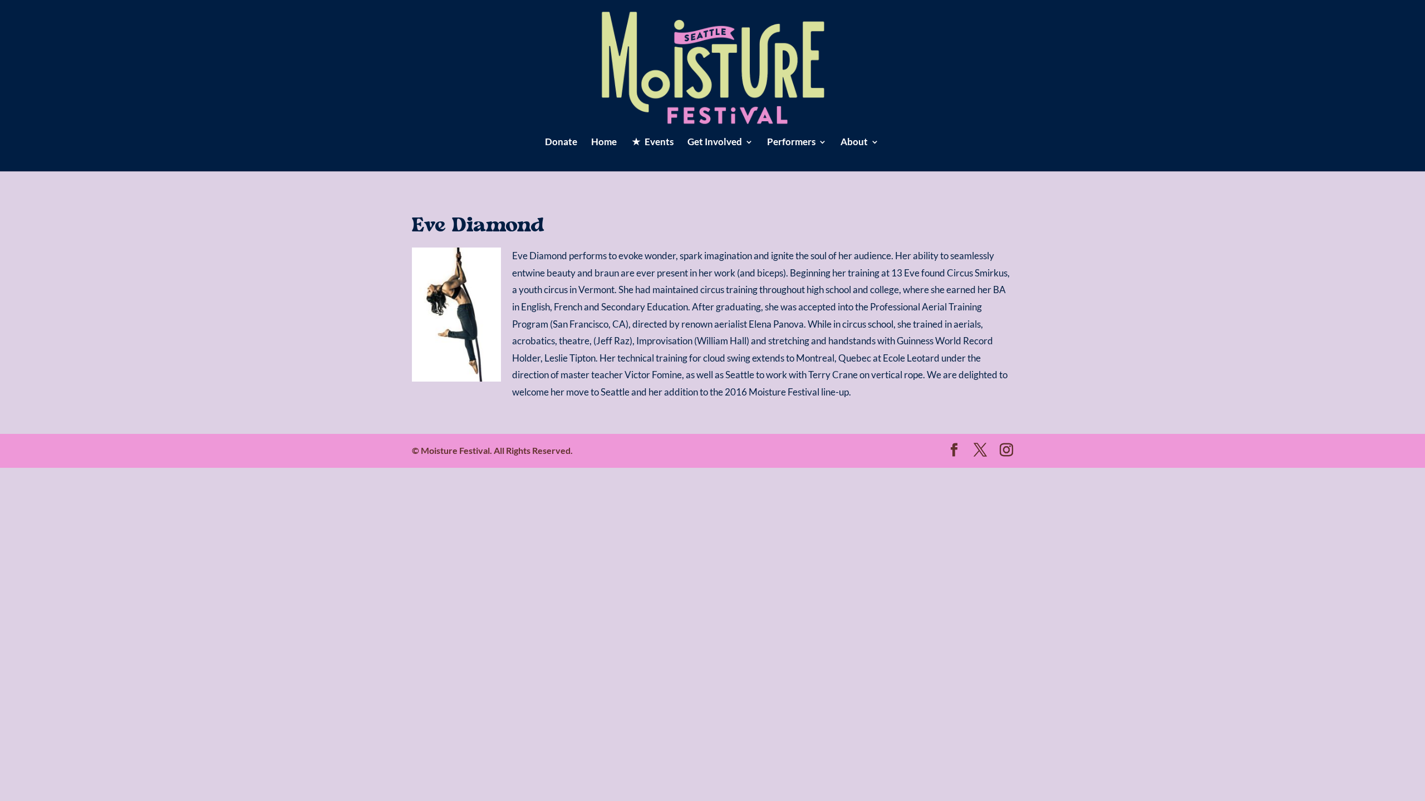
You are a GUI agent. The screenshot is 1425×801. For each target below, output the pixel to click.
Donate (561, 142)
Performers (791, 142)
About (854, 142)
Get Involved (714, 142)
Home (604, 142)
